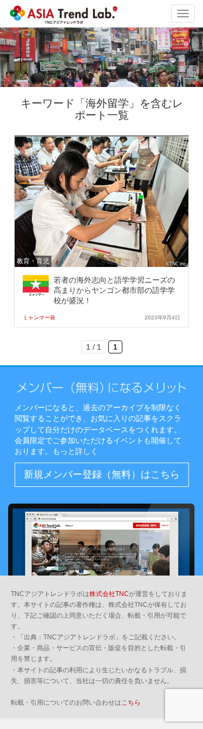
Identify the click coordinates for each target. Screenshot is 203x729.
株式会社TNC (109, 594)
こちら (131, 702)
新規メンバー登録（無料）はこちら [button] (102, 474)
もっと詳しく (75, 451)
